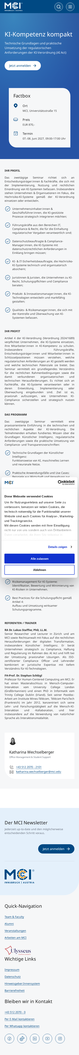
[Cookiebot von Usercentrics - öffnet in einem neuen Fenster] (58, 482)
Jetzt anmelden (20, 66)
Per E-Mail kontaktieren (20, 1019)
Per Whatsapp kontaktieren (22, 1026)
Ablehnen (39, 570)
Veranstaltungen (15, 930)
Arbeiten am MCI (15, 937)
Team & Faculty (14, 917)
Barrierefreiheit (15, 990)
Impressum (12, 969)
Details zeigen (57, 547)
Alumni (9, 923)
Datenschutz (13, 976)
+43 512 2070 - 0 (15, 1012)
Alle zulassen (40, 558)
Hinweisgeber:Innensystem (22, 983)
